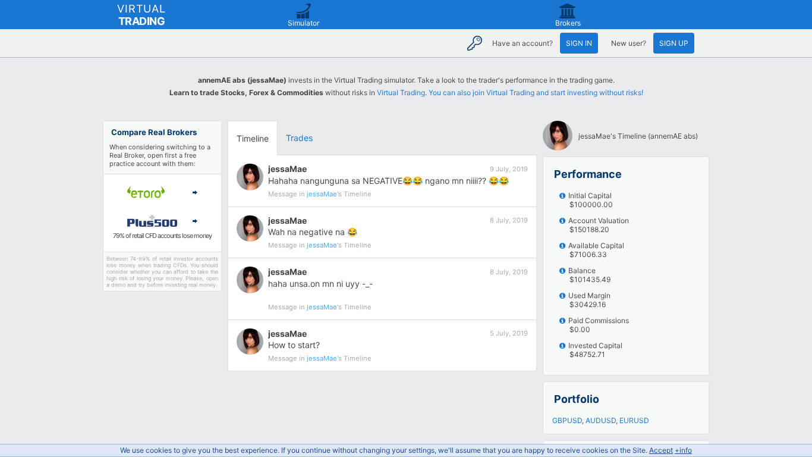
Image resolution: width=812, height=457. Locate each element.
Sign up (673, 43)
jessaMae (287, 169)
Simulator (303, 22)
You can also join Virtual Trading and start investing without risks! (536, 92)
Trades (299, 138)
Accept (661, 450)
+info (683, 450)
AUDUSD (601, 420)
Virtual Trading (401, 92)
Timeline (253, 138)
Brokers (568, 22)
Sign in (579, 43)
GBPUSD (567, 420)
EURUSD (634, 420)
